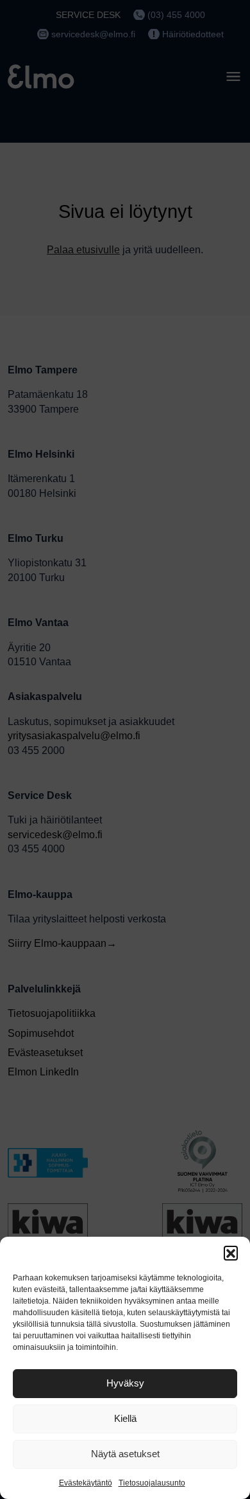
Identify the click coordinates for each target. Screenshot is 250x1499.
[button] (230, 1252)
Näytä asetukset (125, 1453)
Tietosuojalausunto (152, 1482)
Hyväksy (125, 1383)
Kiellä (125, 1418)
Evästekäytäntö (85, 1482)
